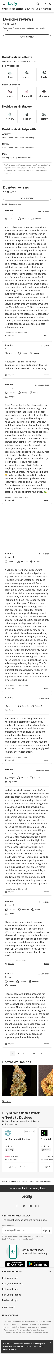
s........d (9, 557)
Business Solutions (12, 1271)
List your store (10, 1278)
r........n (9, 773)
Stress (6, 144)
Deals (39, 9)
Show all (6, 1101)
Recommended (15, 204)
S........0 (10, 348)
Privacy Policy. (32, 1239)
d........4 (9, 905)
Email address (8, 1226)
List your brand (10, 1289)
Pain (4, 154)
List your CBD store (12, 1283)
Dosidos (32, 1181)
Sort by (5, 204)
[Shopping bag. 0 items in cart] (50, 4)
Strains (47, 9)
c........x (9, 701)
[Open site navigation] (4, 4)
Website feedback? (27, 1188)
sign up (47, 1230)
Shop (5, 9)
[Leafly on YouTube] (37, 1206)
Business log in (10, 1300)
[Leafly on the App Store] (15, 1264)
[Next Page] (41, 1054)
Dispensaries (16, 9)
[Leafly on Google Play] (38, 1264)
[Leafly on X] (23, 1206)
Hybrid (24, 1181)
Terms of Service (15, 1239)
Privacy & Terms (10, 1315)
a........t (9, 977)
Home (4, 1181)
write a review (27, 37)
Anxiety (6, 134)
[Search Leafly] (38, 4)
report (46, 335)
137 (35, 1053)
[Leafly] (12, 4)
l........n (9, 388)
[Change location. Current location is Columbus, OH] (44, 4)
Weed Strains (14, 1181)
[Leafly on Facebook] (17, 1206)
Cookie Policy (29, 1346)
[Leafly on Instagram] (30, 1206)
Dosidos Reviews (44, 1181)
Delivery (29, 9)
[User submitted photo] (19, 1080)
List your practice (11, 1294)
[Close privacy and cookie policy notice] (51, 1342)
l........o (9, 214)
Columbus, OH (9, 1124)
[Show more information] (35, 61)
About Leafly (8, 1307)
